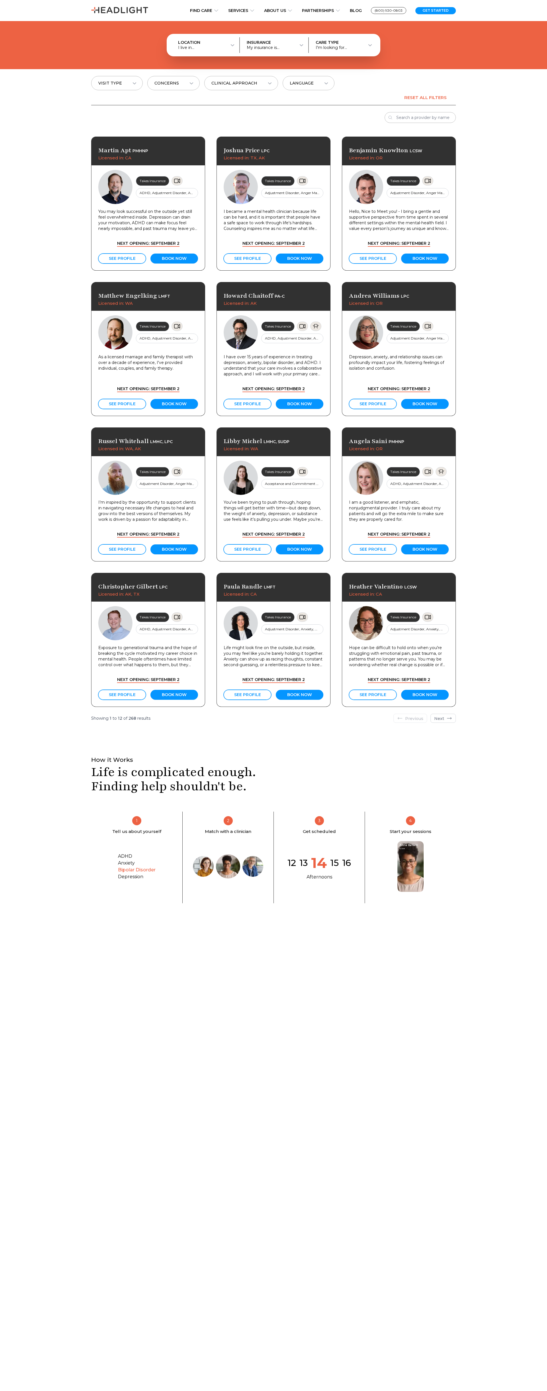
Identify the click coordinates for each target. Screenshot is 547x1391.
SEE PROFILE (122, 258)
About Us (275, 10)
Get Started (436, 10)
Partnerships (318, 10)
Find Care (201, 10)
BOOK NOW (174, 258)
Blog (356, 10)
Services (238, 10)
